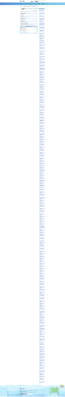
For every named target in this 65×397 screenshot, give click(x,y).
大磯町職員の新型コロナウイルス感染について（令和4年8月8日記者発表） (42, 261)
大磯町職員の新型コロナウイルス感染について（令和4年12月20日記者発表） (42, 97)
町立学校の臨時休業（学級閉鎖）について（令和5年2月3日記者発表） (42, 45)
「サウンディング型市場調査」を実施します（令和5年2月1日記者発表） (42, 51)
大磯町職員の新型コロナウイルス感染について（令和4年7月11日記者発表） (42, 320)
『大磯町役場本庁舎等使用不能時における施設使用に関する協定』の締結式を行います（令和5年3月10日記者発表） (42, 24)
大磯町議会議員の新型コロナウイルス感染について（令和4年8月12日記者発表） (42, 256)
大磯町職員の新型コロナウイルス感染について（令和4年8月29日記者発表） (42, 230)
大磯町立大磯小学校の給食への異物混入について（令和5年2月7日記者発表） (42, 38)
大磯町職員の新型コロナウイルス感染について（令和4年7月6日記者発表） (42, 332)
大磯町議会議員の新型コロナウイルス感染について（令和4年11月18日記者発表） (42, 139)
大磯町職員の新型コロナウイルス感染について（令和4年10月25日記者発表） (42, 161)
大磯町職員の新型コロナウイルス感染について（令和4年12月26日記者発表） (42, 87)
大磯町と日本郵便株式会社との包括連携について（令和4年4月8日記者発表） (42, 374)
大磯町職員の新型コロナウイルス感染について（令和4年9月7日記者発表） (42, 217)
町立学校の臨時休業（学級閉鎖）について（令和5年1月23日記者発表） (42, 59)
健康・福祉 (30, 3)
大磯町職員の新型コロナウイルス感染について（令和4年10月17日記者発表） (42, 176)
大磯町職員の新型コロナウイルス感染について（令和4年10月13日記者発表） (42, 183)
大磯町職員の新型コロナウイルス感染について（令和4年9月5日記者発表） (42, 219)
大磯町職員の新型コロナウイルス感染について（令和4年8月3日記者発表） (42, 266)
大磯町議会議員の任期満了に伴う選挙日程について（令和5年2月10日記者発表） (42, 36)
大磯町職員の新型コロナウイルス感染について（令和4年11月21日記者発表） (42, 137)
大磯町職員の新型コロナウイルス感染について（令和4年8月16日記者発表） (42, 252)
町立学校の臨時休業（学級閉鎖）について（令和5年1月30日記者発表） (42, 57)
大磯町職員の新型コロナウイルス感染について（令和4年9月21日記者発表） (42, 203)
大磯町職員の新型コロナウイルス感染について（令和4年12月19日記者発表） (42, 100)
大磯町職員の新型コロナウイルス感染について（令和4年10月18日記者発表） (42, 173)
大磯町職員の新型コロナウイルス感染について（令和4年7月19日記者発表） (42, 304)
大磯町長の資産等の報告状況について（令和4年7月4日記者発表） (42, 337)
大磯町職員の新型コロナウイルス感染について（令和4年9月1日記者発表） (42, 222)
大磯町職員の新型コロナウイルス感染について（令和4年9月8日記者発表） (42, 214)
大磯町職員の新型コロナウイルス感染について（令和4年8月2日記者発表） (42, 269)
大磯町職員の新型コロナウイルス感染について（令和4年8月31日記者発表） (42, 224)
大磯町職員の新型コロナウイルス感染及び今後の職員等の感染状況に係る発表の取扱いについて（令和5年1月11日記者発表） (42, 69)
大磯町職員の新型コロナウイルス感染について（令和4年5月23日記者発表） (42, 351)
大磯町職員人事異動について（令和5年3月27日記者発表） (42, 11)
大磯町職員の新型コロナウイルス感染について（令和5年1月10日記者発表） (42, 72)
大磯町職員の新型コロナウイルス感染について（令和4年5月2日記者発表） (42, 365)
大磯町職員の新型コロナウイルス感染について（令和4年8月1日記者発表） (42, 274)
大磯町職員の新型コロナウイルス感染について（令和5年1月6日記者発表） (42, 74)
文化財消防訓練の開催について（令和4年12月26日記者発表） (42, 89)
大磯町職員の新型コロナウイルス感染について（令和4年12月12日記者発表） (42, 112)
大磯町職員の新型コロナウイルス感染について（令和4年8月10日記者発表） (42, 259)
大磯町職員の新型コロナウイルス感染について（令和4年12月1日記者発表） (42, 128)
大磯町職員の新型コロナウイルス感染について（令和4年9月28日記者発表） (42, 192)
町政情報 (43, 3)
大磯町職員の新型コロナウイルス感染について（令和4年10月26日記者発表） (42, 158)
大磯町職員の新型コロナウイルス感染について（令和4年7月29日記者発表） (42, 276)
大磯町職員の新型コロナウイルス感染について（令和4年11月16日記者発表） (42, 142)
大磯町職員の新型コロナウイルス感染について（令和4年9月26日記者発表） (42, 201)
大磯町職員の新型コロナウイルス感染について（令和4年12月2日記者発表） (42, 126)
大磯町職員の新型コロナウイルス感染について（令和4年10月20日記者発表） (42, 168)
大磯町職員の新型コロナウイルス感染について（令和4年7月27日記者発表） (42, 282)
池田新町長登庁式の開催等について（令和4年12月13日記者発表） (42, 110)
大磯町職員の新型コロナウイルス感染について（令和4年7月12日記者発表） (42, 315)
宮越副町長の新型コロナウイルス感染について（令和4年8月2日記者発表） (42, 271)
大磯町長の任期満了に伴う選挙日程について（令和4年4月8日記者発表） (42, 376)
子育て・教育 (26, 3)
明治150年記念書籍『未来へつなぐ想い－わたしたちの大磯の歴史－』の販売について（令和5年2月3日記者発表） (42, 48)
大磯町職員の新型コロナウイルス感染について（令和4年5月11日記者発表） (42, 363)
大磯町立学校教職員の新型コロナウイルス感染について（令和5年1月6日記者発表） (42, 77)
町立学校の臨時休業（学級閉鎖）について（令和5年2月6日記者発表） (42, 43)
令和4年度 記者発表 (41, 8)
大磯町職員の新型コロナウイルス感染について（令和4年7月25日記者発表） (42, 293)
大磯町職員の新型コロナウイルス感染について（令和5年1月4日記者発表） (42, 79)
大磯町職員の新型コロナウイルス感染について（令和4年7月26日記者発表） (42, 287)
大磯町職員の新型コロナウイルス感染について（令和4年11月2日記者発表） (42, 153)
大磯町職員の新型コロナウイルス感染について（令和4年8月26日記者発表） (42, 233)
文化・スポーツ (34, 3)
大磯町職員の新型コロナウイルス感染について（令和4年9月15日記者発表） (42, 209)
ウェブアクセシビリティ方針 (28, 396)
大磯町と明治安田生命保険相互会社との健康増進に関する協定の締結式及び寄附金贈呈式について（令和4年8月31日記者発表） (42, 227)
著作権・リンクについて (22, 396)
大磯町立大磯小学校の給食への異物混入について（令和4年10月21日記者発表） (42, 163)
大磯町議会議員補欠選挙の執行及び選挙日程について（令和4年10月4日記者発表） (42, 185)
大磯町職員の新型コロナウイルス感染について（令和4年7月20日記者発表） (42, 301)
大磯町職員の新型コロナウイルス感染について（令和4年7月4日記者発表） (42, 334)
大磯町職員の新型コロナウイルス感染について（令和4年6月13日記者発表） (42, 347)
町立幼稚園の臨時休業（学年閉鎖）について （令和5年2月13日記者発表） (42, 33)
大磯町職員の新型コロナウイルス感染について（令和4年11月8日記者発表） (42, 147)
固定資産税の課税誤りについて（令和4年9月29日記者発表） (42, 190)
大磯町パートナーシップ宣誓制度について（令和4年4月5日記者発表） (42, 382)
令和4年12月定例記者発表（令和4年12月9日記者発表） (41, 115)
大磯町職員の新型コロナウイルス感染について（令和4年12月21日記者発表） (42, 92)
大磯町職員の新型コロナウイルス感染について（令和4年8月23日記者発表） (42, 243)
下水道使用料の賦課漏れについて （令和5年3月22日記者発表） (42, 16)
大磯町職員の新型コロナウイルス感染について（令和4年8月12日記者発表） (42, 254)
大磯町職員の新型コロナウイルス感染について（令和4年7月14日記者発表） (42, 306)
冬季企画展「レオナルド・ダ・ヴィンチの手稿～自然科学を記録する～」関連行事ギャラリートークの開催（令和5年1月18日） (42, 62)
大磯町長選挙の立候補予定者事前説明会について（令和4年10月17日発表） (42, 178)
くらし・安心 (22, 3)
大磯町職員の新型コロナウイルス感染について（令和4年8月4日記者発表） (42, 264)
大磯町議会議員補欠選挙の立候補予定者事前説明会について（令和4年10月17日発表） (42, 180)
